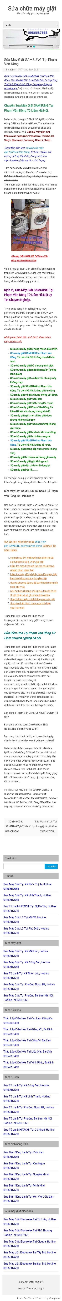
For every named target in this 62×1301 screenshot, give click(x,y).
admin (12, 69)
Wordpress (54, 1298)
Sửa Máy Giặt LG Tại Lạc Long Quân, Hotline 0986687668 (44, 826)
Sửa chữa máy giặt (32, 8)
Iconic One (22, 1298)
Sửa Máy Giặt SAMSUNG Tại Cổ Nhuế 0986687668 (17, 826)
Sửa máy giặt (20, 789)
